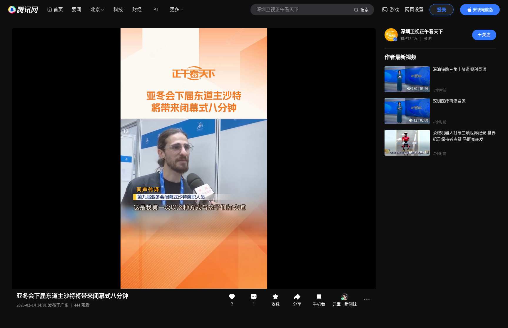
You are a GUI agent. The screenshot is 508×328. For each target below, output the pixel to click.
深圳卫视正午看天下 (422, 31)
